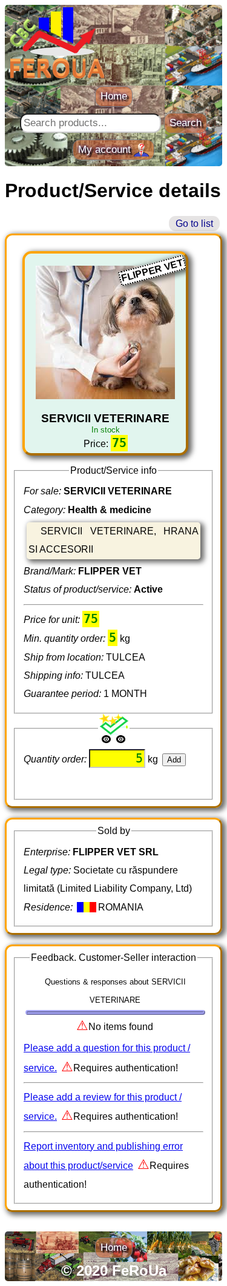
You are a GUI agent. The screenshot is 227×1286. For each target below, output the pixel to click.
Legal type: (48, 870)
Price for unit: (53, 619)
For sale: (44, 491)
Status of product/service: (79, 589)
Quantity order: (56, 759)
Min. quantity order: (66, 638)
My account (106, 149)
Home (113, 96)
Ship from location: (65, 657)
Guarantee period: (64, 693)
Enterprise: (48, 852)
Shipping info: (54, 675)
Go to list (194, 223)
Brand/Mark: (51, 571)
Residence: (49, 907)
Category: (46, 510)
